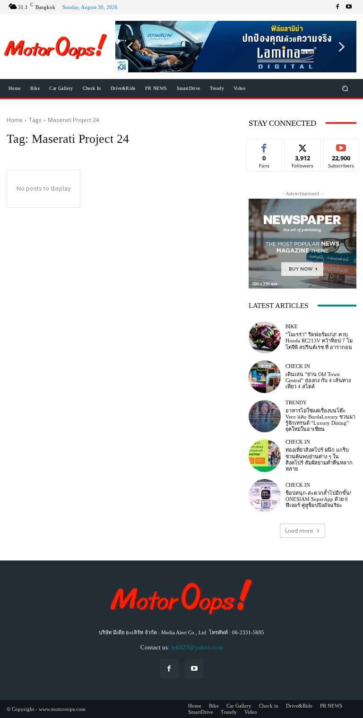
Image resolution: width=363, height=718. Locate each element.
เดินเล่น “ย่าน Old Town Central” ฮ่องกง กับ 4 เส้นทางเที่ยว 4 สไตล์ (318, 380)
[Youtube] (348, 7)
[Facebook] (337, 7)
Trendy (296, 402)
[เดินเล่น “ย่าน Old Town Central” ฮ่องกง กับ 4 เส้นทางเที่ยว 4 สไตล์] (265, 376)
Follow (303, 145)
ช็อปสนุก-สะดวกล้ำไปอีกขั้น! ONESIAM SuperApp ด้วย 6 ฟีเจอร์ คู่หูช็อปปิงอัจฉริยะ (318, 499)
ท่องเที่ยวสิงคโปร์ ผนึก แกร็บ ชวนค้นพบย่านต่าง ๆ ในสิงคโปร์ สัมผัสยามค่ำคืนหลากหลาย (319, 459)
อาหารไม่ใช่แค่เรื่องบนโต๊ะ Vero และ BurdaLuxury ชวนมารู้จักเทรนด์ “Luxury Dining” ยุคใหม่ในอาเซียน (320, 420)
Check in (297, 366)
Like (264, 145)
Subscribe (341, 145)
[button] (235, 46)
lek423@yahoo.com (197, 647)
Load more (299, 530)
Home (15, 120)
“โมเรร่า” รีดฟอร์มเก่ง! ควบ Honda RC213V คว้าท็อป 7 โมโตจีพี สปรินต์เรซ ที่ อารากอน (319, 341)
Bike (291, 326)
